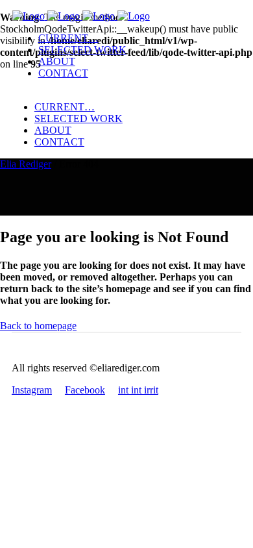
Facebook (85, 389)
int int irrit (138, 389)
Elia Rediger (25, 163)
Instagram (32, 389)
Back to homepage (38, 325)
